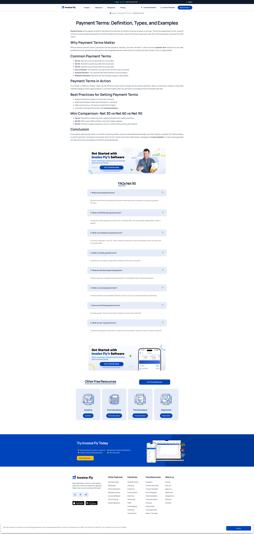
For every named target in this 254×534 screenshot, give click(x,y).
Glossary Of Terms (124, 13)
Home (114, 13)
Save (127, 2)
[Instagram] (74, 494)
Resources (111, 8)
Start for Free (184, 8)
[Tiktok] (86, 494)
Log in (190, 2)
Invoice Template (169, 7)
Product (87, 8)
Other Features (115, 477)
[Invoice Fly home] (69, 7)
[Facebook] (80, 494)
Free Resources (153, 477)
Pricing (122, 8)
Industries (132, 477)
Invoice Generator (150, 7)
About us (169, 477)
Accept (238, 528)
